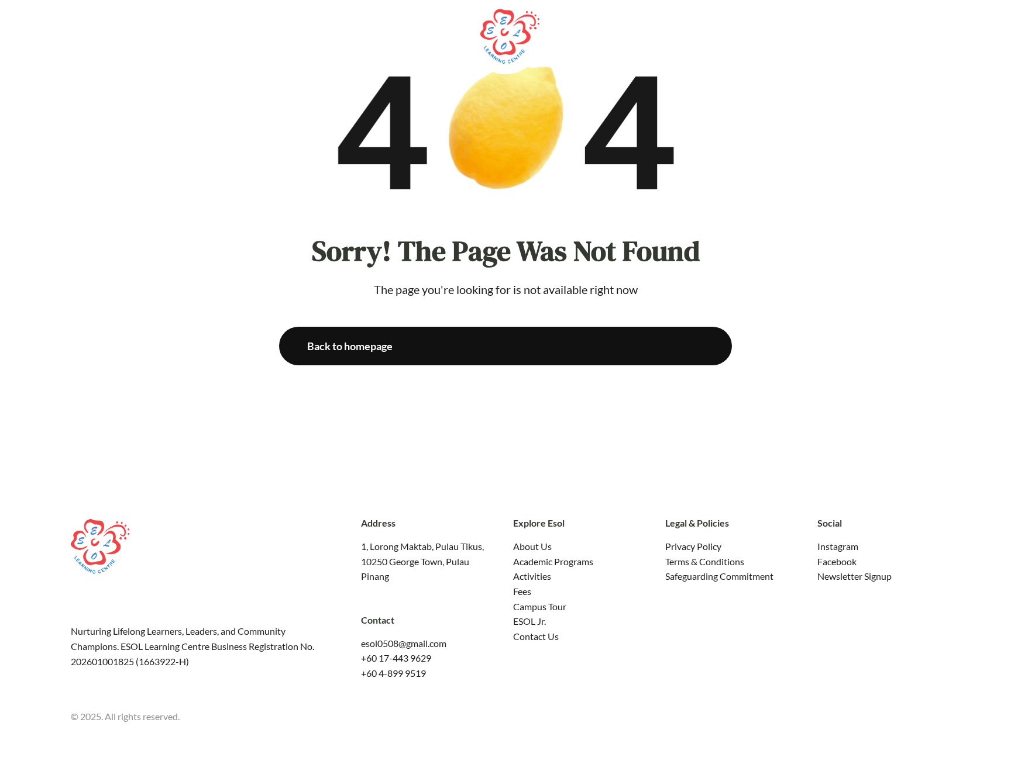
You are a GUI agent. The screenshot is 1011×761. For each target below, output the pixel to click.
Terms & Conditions (704, 561)
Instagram (837, 546)
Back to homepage (350, 346)
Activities (532, 576)
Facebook (837, 561)
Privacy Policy (693, 546)
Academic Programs (553, 561)
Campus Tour (539, 606)
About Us (532, 546)
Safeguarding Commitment (719, 576)
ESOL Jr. (529, 621)
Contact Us (536, 636)
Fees (522, 591)
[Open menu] (993, 34)
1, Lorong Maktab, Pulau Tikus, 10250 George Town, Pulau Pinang (422, 561)
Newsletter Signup (854, 576)
